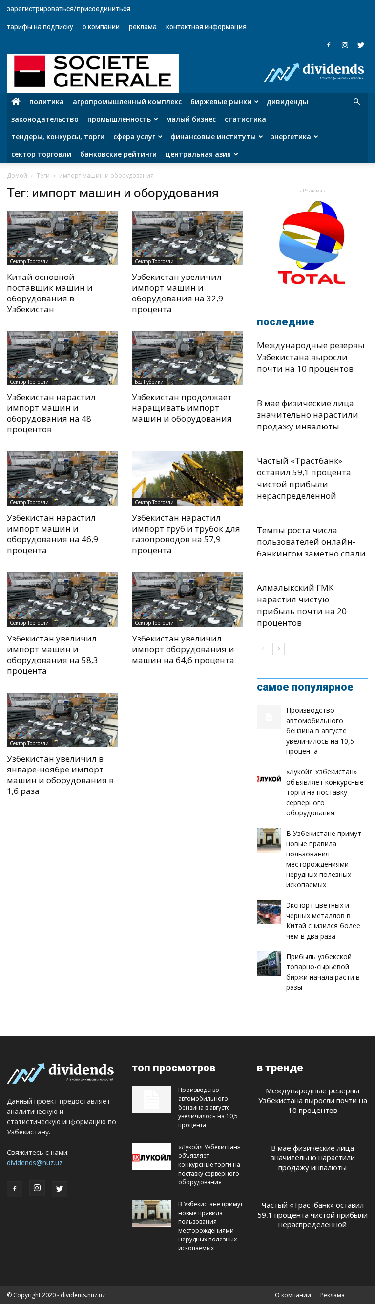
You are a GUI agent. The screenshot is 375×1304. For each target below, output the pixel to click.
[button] (356, 102)
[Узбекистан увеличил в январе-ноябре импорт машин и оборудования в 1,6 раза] (62, 720)
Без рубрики (149, 381)
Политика (46, 101)
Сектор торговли (41, 154)
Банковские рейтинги (118, 154)
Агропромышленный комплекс (127, 101)
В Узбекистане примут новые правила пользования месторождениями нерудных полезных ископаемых (210, 1226)
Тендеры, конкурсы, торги (57, 136)
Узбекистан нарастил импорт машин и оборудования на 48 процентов (51, 413)
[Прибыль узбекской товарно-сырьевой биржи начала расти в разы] (269, 963)
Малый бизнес (191, 119)
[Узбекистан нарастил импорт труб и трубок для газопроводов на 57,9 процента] (187, 478)
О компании (101, 27)
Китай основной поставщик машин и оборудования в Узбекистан (50, 293)
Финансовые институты (213, 136)
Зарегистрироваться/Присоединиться (68, 9)
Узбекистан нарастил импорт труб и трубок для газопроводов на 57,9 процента (186, 534)
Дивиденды (287, 101)
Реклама (143, 27)
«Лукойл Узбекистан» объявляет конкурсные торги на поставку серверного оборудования (325, 792)
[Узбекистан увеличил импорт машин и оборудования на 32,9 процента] (187, 238)
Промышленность (119, 119)
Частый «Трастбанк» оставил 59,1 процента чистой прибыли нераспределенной (304, 478)
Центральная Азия (198, 154)
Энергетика (291, 136)
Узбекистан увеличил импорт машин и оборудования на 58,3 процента (52, 654)
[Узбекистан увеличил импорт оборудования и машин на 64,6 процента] (187, 599)
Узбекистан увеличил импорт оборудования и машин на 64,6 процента (183, 649)
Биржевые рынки (220, 101)
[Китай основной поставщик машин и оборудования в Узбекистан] (62, 238)
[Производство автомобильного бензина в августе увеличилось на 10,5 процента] (269, 717)
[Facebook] (328, 45)
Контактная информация (206, 27)
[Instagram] (344, 45)
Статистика (245, 119)
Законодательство (45, 119)
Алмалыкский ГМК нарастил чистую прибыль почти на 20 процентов (302, 605)
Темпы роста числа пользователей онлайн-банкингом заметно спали (311, 541)
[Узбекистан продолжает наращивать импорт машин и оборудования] (187, 358)
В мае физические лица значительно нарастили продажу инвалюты (307, 414)
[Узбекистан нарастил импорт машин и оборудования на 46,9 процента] (62, 478)
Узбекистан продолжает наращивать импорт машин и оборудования (182, 407)
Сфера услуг (134, 136)
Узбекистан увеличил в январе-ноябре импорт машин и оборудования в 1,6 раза (60, 774)
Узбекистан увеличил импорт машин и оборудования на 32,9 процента (177, 293)
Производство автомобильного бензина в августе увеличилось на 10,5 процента (320, 730)
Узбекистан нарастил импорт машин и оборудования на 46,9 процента (52, 534)
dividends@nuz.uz (34, 1162)
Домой (17, 175)
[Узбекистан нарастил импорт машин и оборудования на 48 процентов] (62, 358)
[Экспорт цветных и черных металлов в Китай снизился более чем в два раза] (269, 912)
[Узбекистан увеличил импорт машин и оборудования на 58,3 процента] (62, 599)
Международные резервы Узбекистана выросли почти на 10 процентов (311, 357)
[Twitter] (361, 45)
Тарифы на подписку (40, 27)
